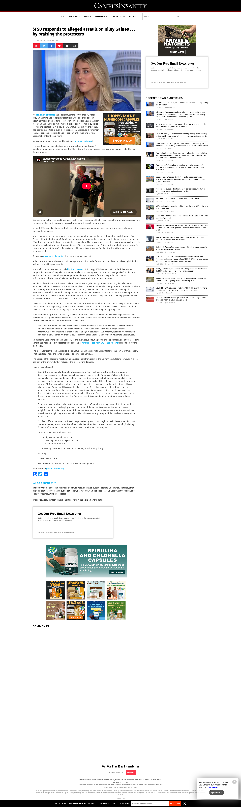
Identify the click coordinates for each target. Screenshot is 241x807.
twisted (87, 16)
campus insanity (62, 488)
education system (91, 488)
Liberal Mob (114, 488)
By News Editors (170, 107)
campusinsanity (102, 16)
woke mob (54, 494)
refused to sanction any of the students (100, 343)
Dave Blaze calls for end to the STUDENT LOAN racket (177, 199)
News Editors (52, 40)
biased (50, 488)
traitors (36, 494)
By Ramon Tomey (170, 293)
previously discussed (45, 115)
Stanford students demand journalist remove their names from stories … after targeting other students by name (181, 279)
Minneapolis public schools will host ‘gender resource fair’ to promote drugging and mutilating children (180, 190)
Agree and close (216, 793)
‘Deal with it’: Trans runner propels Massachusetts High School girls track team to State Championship (181, 299)
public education (68, 491)
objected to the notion (53, 256)
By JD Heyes (168, 148)
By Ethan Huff (169, 119)
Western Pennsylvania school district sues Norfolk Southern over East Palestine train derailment (180, 238)
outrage (36, 491)
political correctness (50, 491)
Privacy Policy (120, 798)
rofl (63, 16)
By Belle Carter (169, 129)
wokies (63, 494)
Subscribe (175, 803)
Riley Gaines (82, 491)
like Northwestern (75, 269)
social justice (129, 491)
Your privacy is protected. (45, 532)
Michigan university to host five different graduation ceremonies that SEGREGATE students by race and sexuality (181, 270)
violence (44, 494)
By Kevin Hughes (170, 201)
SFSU (120, 491)
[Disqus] (87, 661)
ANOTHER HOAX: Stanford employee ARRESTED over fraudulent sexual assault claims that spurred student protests (181, 289)
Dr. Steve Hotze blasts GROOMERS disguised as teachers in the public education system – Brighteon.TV (181, 125)
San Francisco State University (103, 491)
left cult (104, 488)
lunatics (132, 488)
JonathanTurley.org (83, 141)
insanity (132, 16)
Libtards (124, 488)
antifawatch (74, 16)
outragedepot (119, 16)
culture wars (76, 488)
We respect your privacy (107, 784)
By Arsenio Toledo (170, 273)
